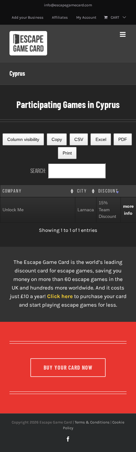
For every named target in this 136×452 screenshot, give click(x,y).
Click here (60, 296)
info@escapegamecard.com (68, 5)
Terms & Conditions (92, 422)
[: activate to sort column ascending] (128, 191)
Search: (38, 170)
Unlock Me (13, 209)
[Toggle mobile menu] (123, 34)
